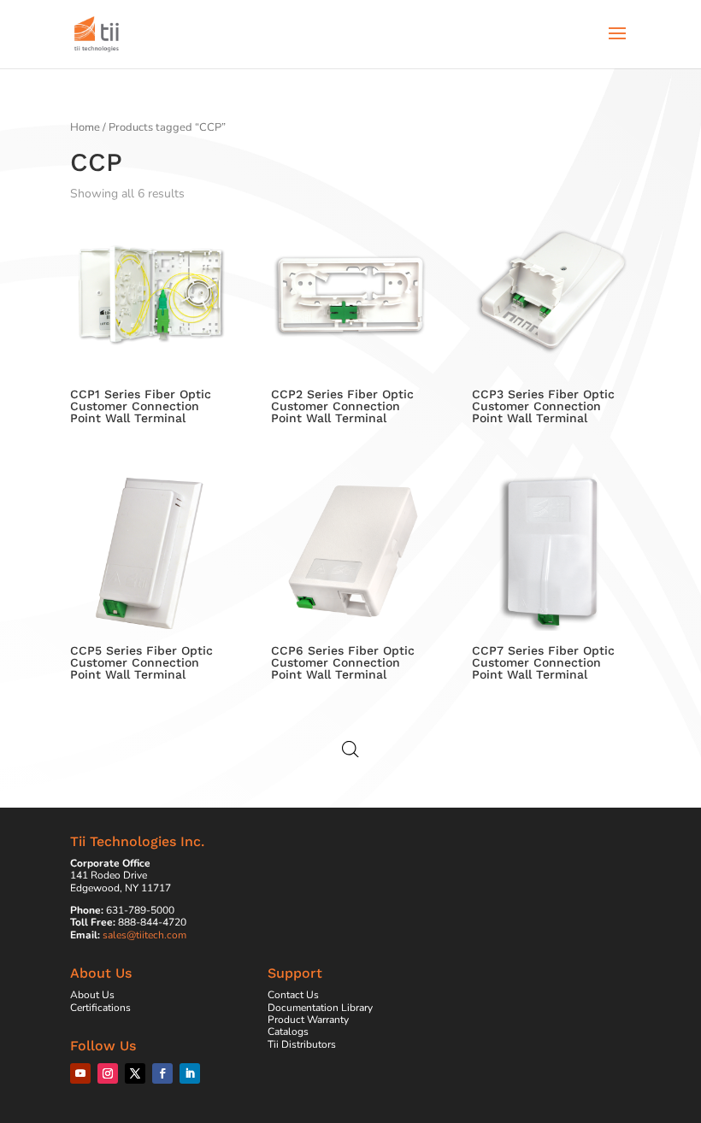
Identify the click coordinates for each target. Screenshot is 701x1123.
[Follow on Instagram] (107, 1073)
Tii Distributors (302, 1044)
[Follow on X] (135, 1073)
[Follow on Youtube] (80, 1073)
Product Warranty (308, 1019)
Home (85, 127)
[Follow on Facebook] (162, 1073)
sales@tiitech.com (144, 935)
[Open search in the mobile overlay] (350, 749)
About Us (92, 995)
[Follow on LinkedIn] (190, 1073)
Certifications (100, 1007)
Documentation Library (320, 1007)
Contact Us (293, 995)
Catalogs (288, 1031)
